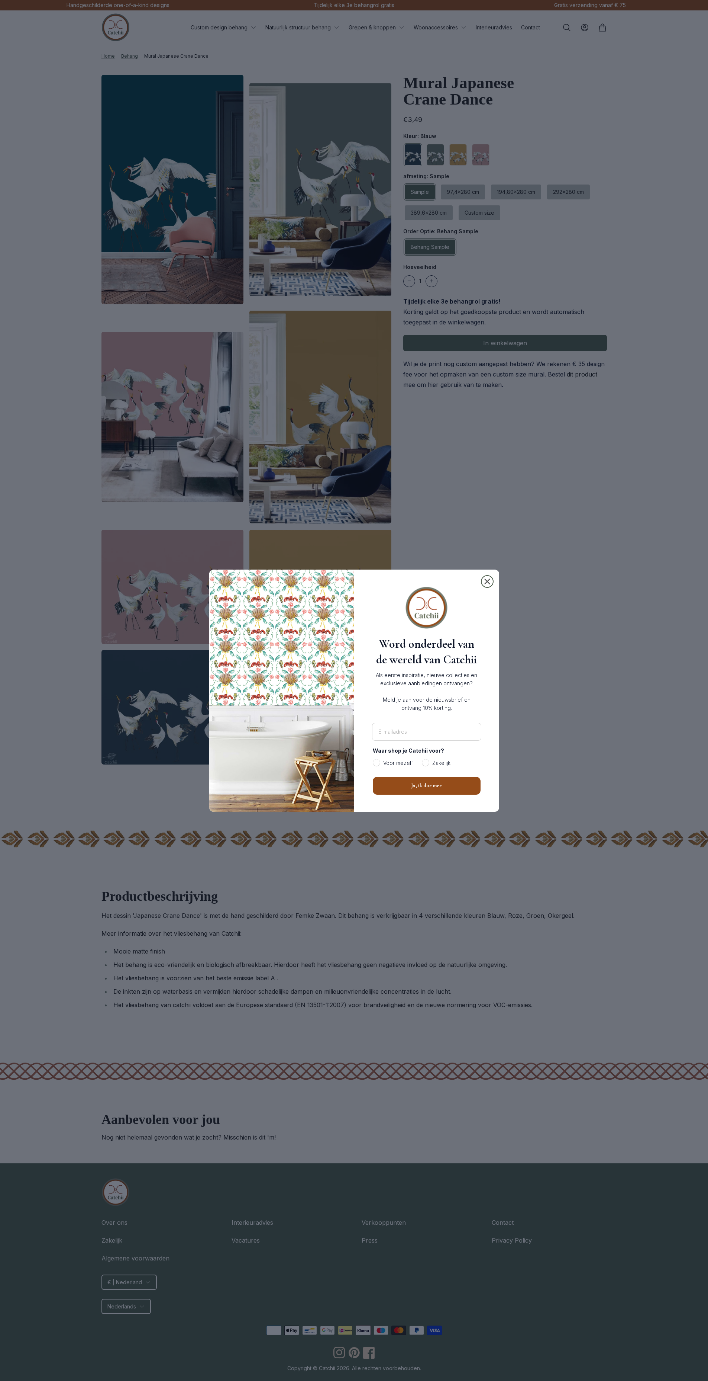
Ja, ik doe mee (426, 785)
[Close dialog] (487, 581)
